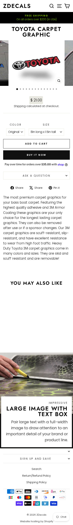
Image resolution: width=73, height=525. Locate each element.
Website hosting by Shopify (36, 521)
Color (16, 125)
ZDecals (17, 6)
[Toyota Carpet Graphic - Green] (24, 335)
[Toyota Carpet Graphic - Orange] (15, 335)
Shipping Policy (36, 482)
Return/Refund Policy (36, 476)
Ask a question (36, 175)
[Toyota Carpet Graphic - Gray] (20, 335)
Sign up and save (35, 459)
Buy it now (36, 155)
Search (36, 469)
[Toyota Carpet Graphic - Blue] (18, 339)
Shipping (20, 106)
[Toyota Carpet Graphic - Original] (7, 335)
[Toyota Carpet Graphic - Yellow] (13, 339)
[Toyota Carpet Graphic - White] (11, 335)
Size (46, 125)
